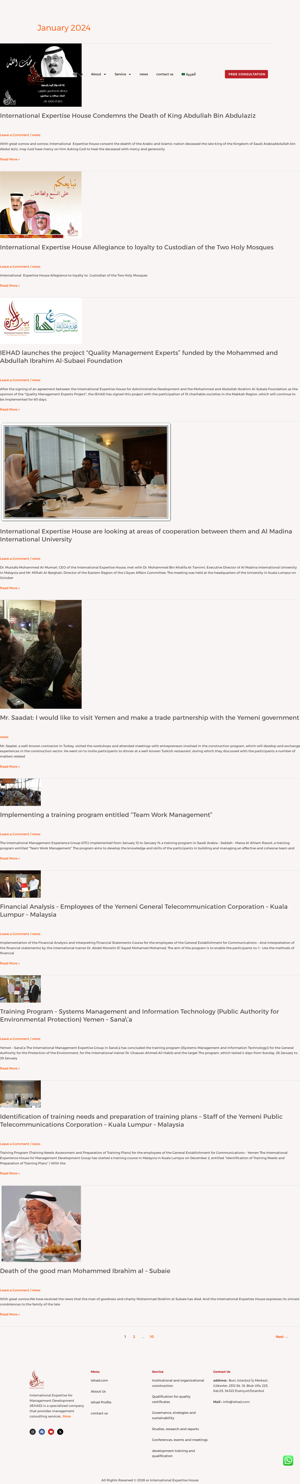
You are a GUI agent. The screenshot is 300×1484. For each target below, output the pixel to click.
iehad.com (99, 1380)
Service (120, 74)
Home (78, 74)
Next (282, 1336)
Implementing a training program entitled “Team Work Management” (106, 815)
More (67, 1416)
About (96, 74)
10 (152, 1336)
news (144, 74)
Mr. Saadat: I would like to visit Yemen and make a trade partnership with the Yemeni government (149, 717)
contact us (164, 74)
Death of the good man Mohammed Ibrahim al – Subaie (85, 1271)
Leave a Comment (14, 267)
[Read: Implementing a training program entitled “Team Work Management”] (20, 792)
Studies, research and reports (175, 1429)
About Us (98, 1391)
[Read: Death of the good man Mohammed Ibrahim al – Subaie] (41, 1223)
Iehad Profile (101, 1402)
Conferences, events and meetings (180, 1440)
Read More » (10, 159)
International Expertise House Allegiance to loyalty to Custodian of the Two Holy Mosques (136, 247)
